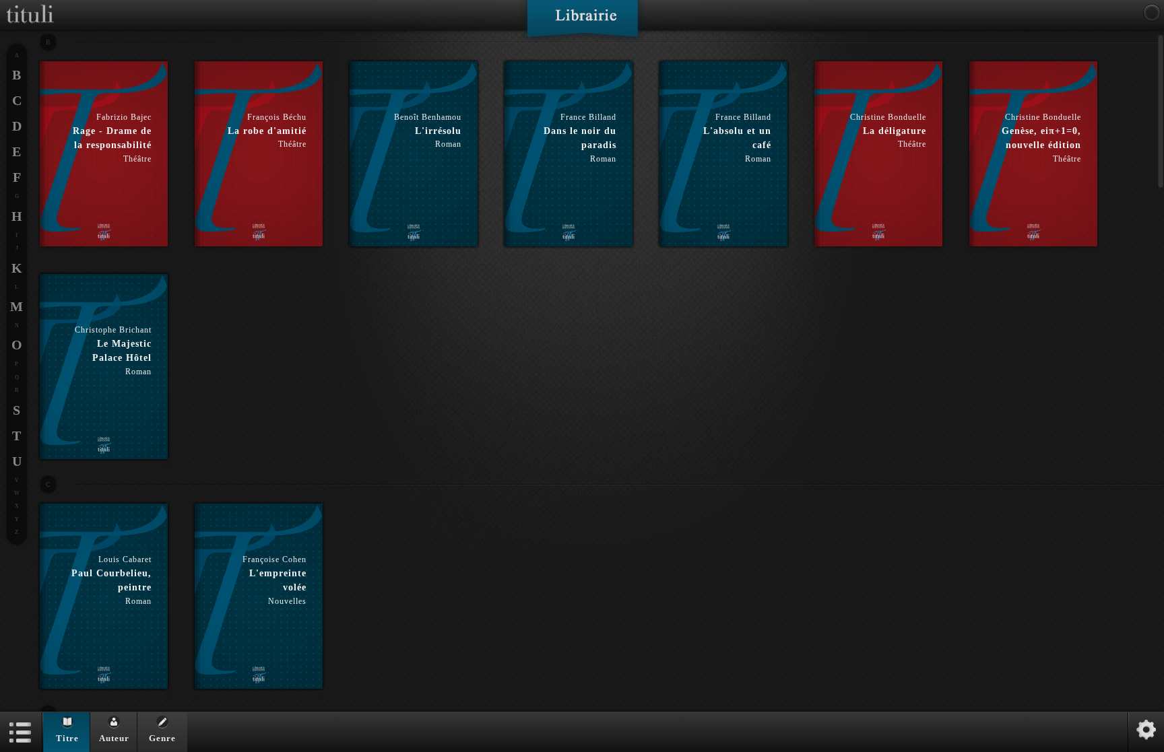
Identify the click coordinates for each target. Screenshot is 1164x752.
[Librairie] (582, 23)
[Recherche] (1152, 13)
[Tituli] (30, 5)
